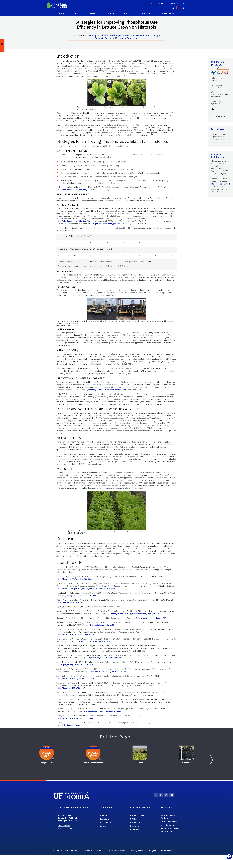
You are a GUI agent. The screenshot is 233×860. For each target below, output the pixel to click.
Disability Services (117, 850)
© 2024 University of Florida (66, 850)
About (77, 13)
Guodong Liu (115, 35)
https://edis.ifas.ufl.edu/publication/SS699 (74, 221)
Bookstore (104, 819)
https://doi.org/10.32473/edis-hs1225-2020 (75, 678)
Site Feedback (64, 825)
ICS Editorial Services (170, 825)
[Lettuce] (140, 753)
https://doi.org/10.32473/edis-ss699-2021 (106, 658)
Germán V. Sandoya (126, 38)
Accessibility (105, 822)
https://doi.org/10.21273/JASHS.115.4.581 (107, 671)
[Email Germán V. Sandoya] (137, 38)
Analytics (152, 850)
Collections (146, 13)
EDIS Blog (104, 815)
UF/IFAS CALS (136, 822)
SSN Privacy (166, 850)
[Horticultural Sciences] (93, 753)
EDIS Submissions (169, 821)
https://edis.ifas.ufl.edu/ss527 (153, 618)
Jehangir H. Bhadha (98, 35)
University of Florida (176, 3)
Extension (134, 829)
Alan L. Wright (152, 35)
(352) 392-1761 (65, 828)
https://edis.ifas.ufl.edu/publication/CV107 (108, 390)
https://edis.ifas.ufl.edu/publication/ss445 (74, 189)
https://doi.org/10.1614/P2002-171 (71, 688)
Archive (100, 850)
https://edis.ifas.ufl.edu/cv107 (69, 602)
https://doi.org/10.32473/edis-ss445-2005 (78, 595)
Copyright (104, 826)
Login (183, 8)
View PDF (220, 116)
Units (127, 13)
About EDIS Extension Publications (171, 830)
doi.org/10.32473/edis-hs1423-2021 (220, 95)
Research (134, 826)
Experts (94, 13)
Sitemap (87, 850)
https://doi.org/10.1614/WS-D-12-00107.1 (79, 664)
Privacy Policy (136, 850)
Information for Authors (168, 816)
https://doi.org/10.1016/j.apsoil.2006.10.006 (75, 634)
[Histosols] (186, 753)
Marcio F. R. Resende (133, 35)
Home (61, 13)
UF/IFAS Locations (138, 815)
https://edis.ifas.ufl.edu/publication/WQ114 (111, 223)
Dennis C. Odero (103, 38)
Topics (111, 13)
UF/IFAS (134, 819)
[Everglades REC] (46, 753)
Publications (168, 13)
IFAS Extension (159, 3)
